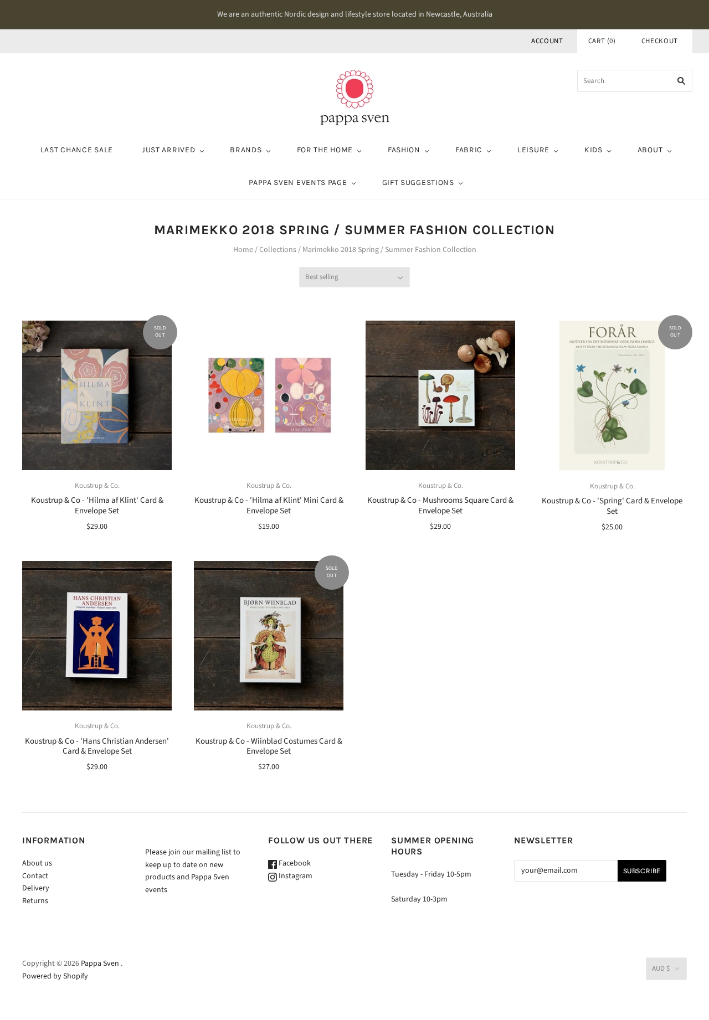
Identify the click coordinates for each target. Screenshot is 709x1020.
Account (547, 41)
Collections (277, 249)
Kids (593, 149)
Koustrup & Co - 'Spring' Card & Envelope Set (612, 506)
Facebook (294, 863)
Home (243, 249)
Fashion (404, 149)
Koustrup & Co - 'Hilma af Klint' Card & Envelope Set (97, 505)
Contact (35, 876)
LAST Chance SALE (76, 149)
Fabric (468, 149)
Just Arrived (168, 149)
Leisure (533, 149)
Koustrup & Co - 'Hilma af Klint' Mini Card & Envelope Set (268, 505)
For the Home (325, 149)
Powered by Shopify (55, 976)
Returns (35, 900)
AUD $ (661, 968)
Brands (245, 149)
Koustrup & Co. (97, 486)
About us (37, 863)
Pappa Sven (100, 963)
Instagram (294, 876)
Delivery (35, 888)
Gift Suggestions (418, 182)
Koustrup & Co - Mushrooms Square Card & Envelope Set (440, 505)
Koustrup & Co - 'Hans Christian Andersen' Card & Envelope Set (97, 746)
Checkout (659, 41)
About (650, 149)
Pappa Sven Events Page (298, 182)
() (602, 41)
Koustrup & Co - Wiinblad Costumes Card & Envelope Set (269, 746)
